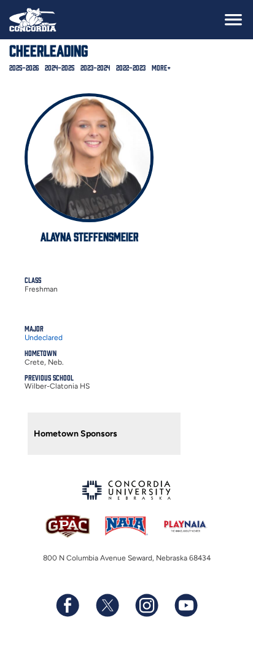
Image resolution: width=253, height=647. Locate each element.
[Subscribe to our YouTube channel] (185, 605)
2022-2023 (131, 67)
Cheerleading (48, 50)
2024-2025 (59, 67)
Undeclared (44, 337)
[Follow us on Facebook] (67, 605)
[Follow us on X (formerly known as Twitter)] (106, 605)
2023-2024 (95, 67)
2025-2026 (24, 67)
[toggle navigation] (233, 19)
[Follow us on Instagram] (146, 605)
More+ (161, 67)
